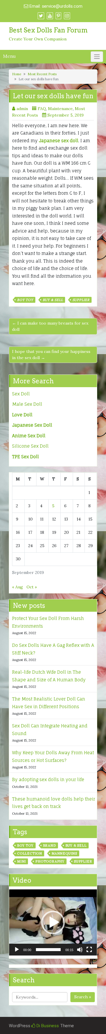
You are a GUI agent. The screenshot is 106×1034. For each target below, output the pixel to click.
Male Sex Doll (27, 404)
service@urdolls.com (62, 6)
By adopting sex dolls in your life (48, 779)
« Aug (17, 587)
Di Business (47, 1025)
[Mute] (80, 950)
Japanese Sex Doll (32, 425)
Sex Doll (21, 394)
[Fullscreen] (89, 950)
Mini (21, 861)
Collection (29, 853)
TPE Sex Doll (25, 456)
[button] (53, 922)
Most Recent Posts (42, 74)
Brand (49, 845)
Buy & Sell (53, 300)
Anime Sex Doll (28, 436)
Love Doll (22, 415)
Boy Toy (25, 300)
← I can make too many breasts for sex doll (50, 326)
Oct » (31, 587)
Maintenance (60, 108)
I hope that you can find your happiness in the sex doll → (51, 354)
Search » (82, 996)
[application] (53, 922)
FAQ (42, 108)
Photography (49, 861)
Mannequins (64, 853)
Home (16, 74)
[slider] (48, 949)
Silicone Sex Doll (30, 446)
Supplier (81, 300)
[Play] (17, 950)
